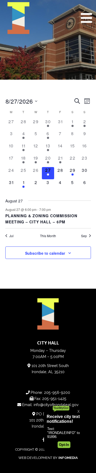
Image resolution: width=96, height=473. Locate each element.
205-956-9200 (57, 392)
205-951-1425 (54, 398)
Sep (84, 236)
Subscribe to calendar (45, 253)
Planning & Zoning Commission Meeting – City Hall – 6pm (41, 218)
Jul (11, 236)
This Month (48, 236)
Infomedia (68, 458)
